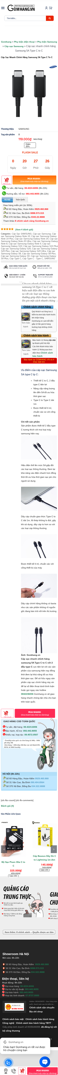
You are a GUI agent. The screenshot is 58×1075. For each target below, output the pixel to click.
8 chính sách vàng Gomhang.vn (32, 221)
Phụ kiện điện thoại (24, 42)
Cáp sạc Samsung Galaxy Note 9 (25, 243)
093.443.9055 (32, 194)
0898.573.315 (37, 213)
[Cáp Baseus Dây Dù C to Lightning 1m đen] (44, 836)
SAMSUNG (49, 258)
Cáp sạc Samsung (14, 46)
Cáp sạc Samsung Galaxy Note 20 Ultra (29, 239)
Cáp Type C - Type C (32, 258)
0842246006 (27, 694)
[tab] (8, 282)
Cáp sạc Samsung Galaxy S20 (16, 248)
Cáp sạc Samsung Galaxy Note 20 (31, 238)
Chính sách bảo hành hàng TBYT (33, 1023)
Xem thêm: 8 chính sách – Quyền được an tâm (29, 932)
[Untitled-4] (29, 93)
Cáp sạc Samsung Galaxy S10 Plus (40, 246)
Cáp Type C (15, 258)
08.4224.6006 (31, 188)
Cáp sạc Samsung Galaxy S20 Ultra (28, 251)
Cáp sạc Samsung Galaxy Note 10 (28, 234)
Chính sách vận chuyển (41, 1007)
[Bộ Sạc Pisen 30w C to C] (13, 839)
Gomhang (6, 42)
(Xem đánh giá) (24, 229)
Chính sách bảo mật (13, 1019)
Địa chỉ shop (36, 1011)
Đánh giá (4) (7, 806)
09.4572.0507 (31, 734)
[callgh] (13, 1068)
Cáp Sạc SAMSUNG (22, 233)
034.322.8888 (38, 786)
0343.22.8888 (38, 217)
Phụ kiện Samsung (47, 42)
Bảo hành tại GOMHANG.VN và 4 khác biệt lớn (39, 360)
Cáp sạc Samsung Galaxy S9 (15, 256)
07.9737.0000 (32, 995)
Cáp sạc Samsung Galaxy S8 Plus (39, 253)
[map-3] (6, 1068)
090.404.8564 (37, 782)
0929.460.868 (41, 209)
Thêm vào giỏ (6, 183)
